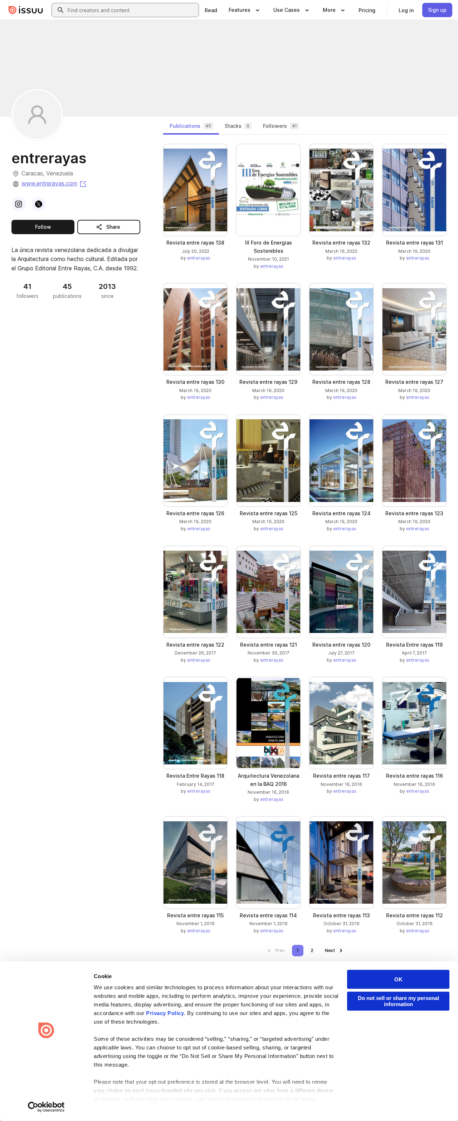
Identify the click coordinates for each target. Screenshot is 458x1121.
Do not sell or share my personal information (398, 1001)
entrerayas (198, 258)
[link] (211, 10)
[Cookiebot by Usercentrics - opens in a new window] (46, 1107)
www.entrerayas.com (54, 183)
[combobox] (132, 10)
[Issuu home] (26, 10)
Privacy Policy (165, 1013)
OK (398, 979)
